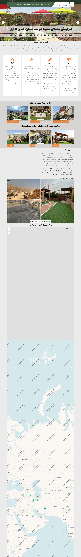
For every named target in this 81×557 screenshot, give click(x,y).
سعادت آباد (56, 145)
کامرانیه (33, 145)
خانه (49, 4)
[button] (45, 508)
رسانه (24, 4)
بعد (72, 180)
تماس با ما (19, 4)
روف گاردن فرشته (12, 122)
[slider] (40, 201)
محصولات (37, 4)
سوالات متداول (30, 4)
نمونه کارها (43, 4)
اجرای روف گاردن (52, 172)
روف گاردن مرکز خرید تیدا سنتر (37, 122)
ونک (10, 145)
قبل (8, 180)
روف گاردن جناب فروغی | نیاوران (61, 122)
